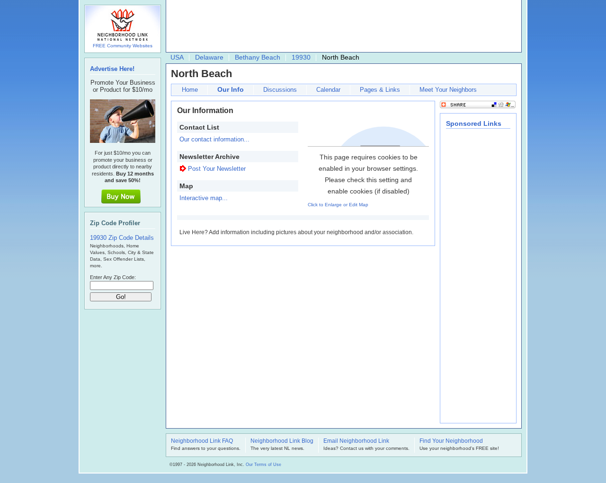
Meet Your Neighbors (448, 89)
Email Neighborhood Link (356, 441)
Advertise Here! (112, 68)
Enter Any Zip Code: (113, 277)
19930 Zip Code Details (122, 237)
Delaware (209, 57)
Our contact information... (214, 139)
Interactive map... (203, 198)
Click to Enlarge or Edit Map (338, 204)
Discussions (280, 89)
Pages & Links (380, 89)
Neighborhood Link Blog (281, 441)
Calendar (328, 89)
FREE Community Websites (122, 45)
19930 (301, 57)
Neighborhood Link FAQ (202, 441)
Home (190, 89)
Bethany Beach (257, 57)
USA (177, 57)
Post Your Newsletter (217, 168)
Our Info (230, 89)
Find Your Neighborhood (451, 441)
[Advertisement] (341, 26)
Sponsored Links (473, 123)
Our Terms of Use (263, 464)
